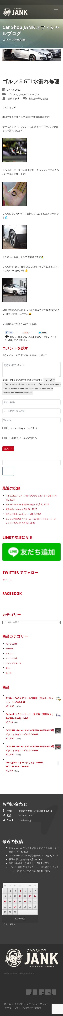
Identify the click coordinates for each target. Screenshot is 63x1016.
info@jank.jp (25, 820)
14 (35, 896)
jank (17, 98)
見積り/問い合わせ (31, 1007)
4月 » (12, 924)
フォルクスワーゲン (29, 94)
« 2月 (5, 924)
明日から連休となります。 (17, 514)
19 (25, 901)
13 (30, 896)
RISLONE (9, 648)
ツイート (6, 579)
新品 (8, 668)
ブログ (18, 1007)
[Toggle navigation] (55, 11)
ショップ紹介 (19, 1003)
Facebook (12, 593)
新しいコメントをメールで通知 (21, 428)
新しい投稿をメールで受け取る (21, 438)
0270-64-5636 (26, 815)
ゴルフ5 (22, 336)
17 (15, 901)
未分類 (8, 672)
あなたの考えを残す (39, 98)
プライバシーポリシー (37, 1003)
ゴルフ (13, 336)
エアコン (9, 653)
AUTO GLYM (11, 643)
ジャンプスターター (14, 663)
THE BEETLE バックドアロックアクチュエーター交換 (28, 495)
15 (5, 901)
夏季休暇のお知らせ (14, 509)
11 (20, 896)
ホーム (7, 1003)
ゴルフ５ (12, 94)
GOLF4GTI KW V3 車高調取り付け (20, 504)
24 (15, 906)
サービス (9, 1007)
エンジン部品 (11, 658)
